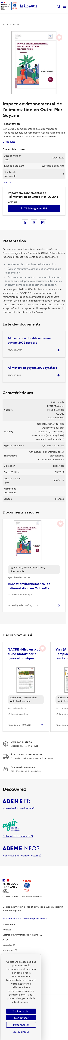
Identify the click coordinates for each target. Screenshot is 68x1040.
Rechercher (58, 6)
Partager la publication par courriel (43, 222)
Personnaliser (21, 1025)
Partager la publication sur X (25, 222)
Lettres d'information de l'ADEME (21, 934)
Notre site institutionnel (17, 808)
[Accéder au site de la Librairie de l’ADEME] (29, 6)
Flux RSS (7, 929)
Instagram (8, 950)
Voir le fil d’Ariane (11, 24)
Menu (65, 6)
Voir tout (7, 182)
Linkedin (7, 945)
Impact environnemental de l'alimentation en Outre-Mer (29, 586)
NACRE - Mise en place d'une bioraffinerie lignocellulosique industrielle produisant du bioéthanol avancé (25, 654)
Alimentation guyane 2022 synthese (32, 368)
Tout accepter (21, 1011)
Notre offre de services (16, 836)
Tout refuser (21, 1018)
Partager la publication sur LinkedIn (34, 222)
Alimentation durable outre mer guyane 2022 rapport (30, 340)
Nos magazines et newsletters (20, 855)
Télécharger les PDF (35, 208)
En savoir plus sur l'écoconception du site (25, 918)
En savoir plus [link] (21, 1032)
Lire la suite (9, 142)
